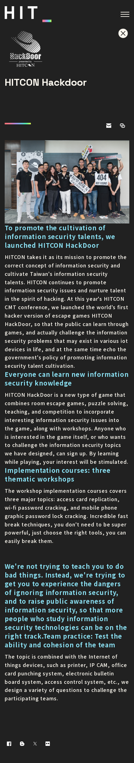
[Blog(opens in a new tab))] (22, 743)
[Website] (122, 125)
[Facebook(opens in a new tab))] (9, 743)
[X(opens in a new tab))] (35, 743)
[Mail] (108, 125)
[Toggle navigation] (125, 14)
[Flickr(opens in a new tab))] (47, 743)
